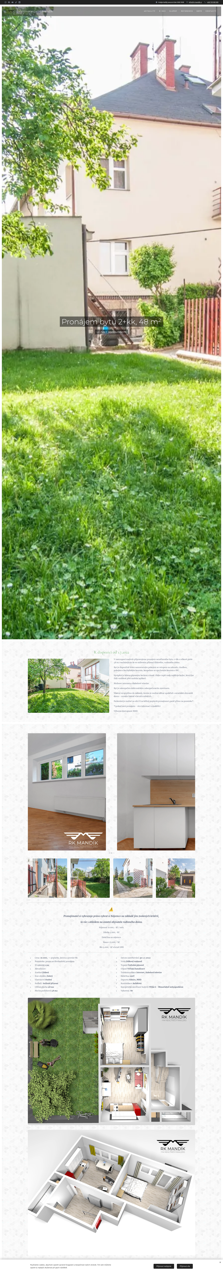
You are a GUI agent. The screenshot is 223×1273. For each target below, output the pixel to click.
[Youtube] (12, 2)
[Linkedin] (19, 2)
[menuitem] (150, 11)
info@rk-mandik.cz (195, 2)
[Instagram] (5, 2)
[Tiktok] (16, 2)
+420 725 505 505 (212, 2)
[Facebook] (9, 2)
